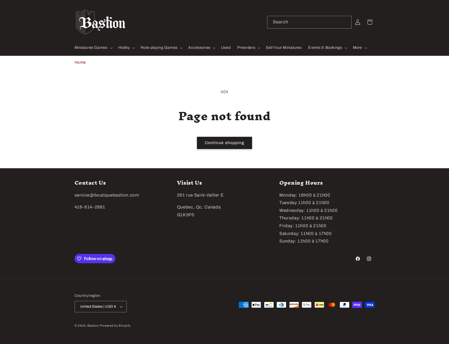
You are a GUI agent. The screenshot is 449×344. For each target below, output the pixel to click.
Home (80, 62)
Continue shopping (224, 142)
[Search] (345, 22)
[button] (93, 47)
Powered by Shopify (115, 325)
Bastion (93, 325)
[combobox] (309, 22)
